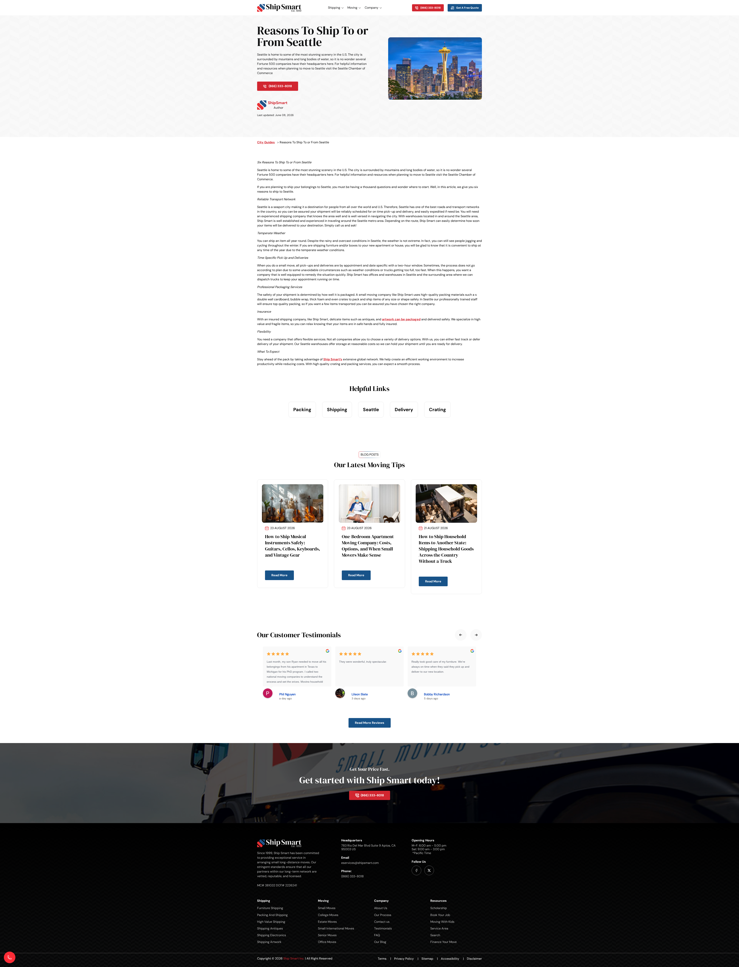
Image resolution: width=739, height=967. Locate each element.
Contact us (382, 922)
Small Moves (326, 908)
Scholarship (438, 908)
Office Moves (327, 942)
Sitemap (429, 959)
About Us (380, 908)
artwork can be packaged (401, 319)
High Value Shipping (271, 922)
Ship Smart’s (332, 359)
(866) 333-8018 (352, 876)
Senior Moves (327, 935)
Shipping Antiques (270, 928)
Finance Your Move (443, 942)
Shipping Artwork (269, 942)
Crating (437, 410)
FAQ (377, 935)
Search (435, 935)
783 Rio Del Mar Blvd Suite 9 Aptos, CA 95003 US (368, 847)
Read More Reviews (369, 723)
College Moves (328, 915)
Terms (384, 959)
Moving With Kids (442, 922)
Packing (302, 410)
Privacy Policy (406, 959)
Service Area (439, 928)
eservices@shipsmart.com (360, 863)
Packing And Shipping (272, 915)
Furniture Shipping (270, 908)
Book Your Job (440, 915)
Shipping (337, 410)
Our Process (382, 915)
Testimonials (383, 928)
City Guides (266, 142)
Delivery (404, 410)
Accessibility (452, 959)
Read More (279, 575)
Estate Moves (327, 922)
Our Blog (380, 942)
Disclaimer (474, 959)
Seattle (371, 410)
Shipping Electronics (271, 935)
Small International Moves (336, 928)
